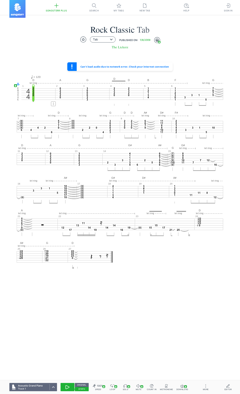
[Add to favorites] (83, 39)
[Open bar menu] (53, 103)
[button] (17, 84)
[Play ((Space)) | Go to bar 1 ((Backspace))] (67, 387)
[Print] (157, 40)
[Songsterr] (17, 9)
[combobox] (103, 39)
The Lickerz (120, 47)
